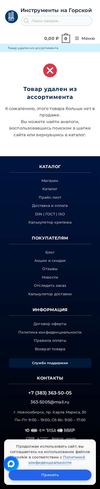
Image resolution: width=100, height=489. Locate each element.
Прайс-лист (50, 197)
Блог (50, 252)
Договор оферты (50, 323)
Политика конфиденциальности (50, 332)
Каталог (49, 189)
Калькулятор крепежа (50, 222)
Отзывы (49, 268)
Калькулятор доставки (50, 294)
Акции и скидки (50, 260)
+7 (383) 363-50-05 (50, 393)
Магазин (50, 180)
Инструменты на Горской (56, 10)
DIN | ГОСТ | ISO (50, 214)
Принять (50, 475)
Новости (50, 277)
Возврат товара (50, 349)
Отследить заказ (50, 285)
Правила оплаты (50, 340)
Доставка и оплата (50, 205)
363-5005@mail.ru (50, 402)
